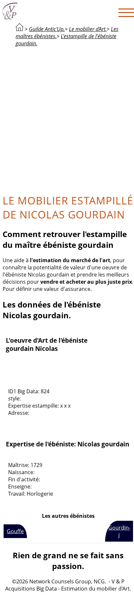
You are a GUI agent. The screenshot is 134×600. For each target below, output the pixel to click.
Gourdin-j (119, 531)
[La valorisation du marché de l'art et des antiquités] (19, 29)
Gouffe (15, 531)
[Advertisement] (67, 119)
